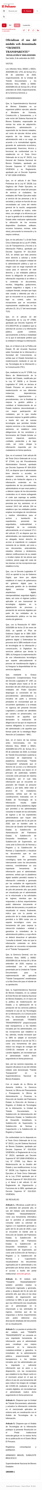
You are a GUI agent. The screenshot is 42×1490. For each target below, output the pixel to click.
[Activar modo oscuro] (4, 16)
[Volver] (4, 25)
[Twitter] (24, 30)
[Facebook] (29, 30)
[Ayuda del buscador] (4, 11)
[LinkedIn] (38, 30)
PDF (10, 25)
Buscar (29, 11)
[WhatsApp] (33, 30)
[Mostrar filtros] (37, 11)
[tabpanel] (21, 757)
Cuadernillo (26, 25)
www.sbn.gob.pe (23, 1274)
